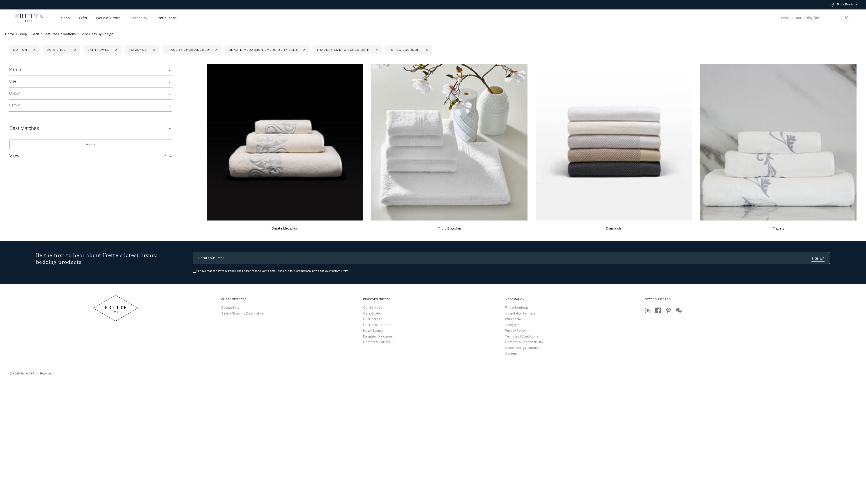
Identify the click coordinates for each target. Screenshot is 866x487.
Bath (35, 34)
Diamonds (614, 228)
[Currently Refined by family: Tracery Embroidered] (216, 49)
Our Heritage (372, 319)
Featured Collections (60, 34)
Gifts (83, 18)
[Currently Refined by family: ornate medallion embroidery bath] (303, 49)
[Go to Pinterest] (671, 310)
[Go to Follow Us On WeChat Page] (681, 310)
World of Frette (108, 18)
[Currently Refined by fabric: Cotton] (34, 49)
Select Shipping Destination (242, 313)
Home (9, 34)
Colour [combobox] (14, 93)
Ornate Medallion (285, 228)
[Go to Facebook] (660, 310)
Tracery (778, 228)
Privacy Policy (227, 271)
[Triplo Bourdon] (449, 142)
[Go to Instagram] (650, 310)
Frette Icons (167, 18)
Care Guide (371, 313)
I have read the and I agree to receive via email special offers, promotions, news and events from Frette (273, 271)
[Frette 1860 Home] (26, 18)
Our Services (372, 307)
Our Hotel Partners (377, 325)
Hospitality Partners (520, 313)
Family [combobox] (14, 105)
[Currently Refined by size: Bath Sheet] (74, 49)
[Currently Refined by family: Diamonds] (153, 49)
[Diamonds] (614, 142)
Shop (23, 34)
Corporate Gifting (376, 342)
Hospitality (138, 18)
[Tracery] (778, 142)
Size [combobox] (12, 81)
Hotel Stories (373, 330)
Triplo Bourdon (449, 228)
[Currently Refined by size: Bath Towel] (115, 49)
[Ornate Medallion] (285, 142)
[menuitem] (59, 18)
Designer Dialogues (378, 336)
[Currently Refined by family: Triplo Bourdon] (426, 49)
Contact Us (230, 307)
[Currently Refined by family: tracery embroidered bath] (376, 49)
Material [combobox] (15, 69)
